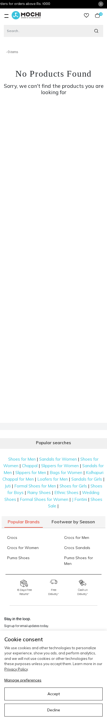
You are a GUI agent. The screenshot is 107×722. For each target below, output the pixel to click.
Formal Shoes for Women (44, 499)
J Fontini (79, 499)
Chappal (30, 465)
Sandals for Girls (86, 479)
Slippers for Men (30, 472)
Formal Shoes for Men (35, 486)
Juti (8, 486)
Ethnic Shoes (66, 492)
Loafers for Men (52, 479)
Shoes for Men (22, 459)
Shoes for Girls (73, 486)
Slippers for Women (60, 465)
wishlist (86, 15)
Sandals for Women (58, 459)
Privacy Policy (16, 669)
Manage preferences (22, 680)
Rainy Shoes (39, 492)
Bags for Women (66, 472)
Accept (53, 693)
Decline (53, 709)
